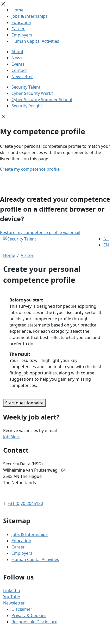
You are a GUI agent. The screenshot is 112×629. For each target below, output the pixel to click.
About (17, 51)
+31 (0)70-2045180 (25, 503)
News (16, 58)
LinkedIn (11, 590)
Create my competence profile (30, 169)
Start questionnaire (24, 403)
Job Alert (11, 437)
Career (18, 29)
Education (21, 22)
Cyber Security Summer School (41, 99)
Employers (21, 35)
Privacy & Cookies (28, 615)
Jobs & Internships (29, 16)
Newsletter (22, 76)
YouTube (11, 597)
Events (17, 64)
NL (106, 239)
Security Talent (25, 87)
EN (106, 245)
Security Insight (26, 106)
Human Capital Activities (35, 41)
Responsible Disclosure (34, 622)
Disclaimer (21, 609)
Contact (19, 70)
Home (17, 10)
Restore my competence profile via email (40, 232)
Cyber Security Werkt (32, 93)
